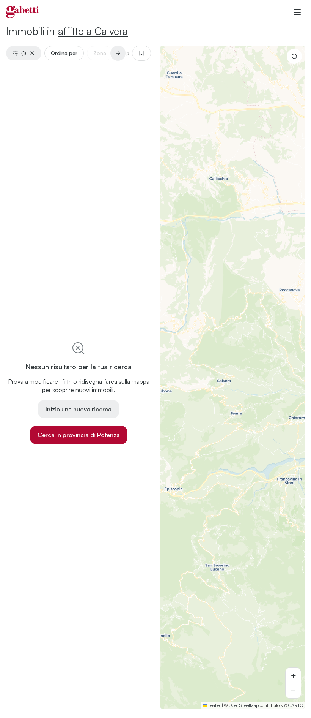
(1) (23, 53)
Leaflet (214, 705)
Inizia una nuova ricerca (79, 409)
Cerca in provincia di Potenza (79, 435)
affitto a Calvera (93, 31)
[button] (293, 675)
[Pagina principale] (22, 12)
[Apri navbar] (297, 12)
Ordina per (64, 53)
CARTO (295, 705)
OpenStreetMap (244, 705)
